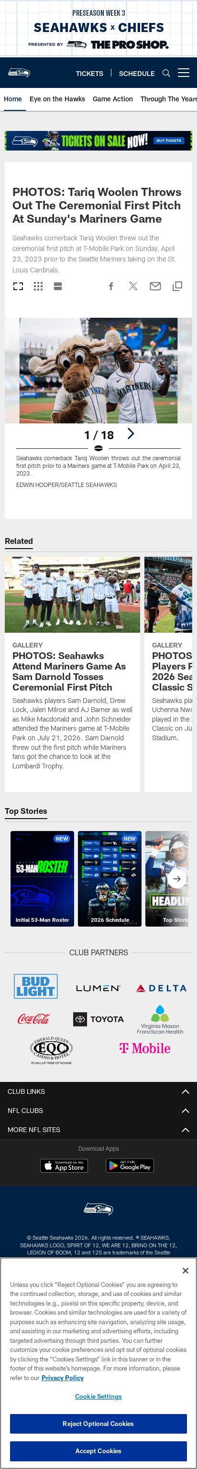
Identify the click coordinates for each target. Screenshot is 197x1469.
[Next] (130, 433)
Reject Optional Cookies (98, 1423)
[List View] (57, 287)
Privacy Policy (63, 1378)
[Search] (166, 72)
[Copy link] (177, 287)
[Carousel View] (18, 287)
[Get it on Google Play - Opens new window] (129, 1170)
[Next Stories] (176, 878)
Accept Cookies (99, 1451)
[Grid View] (38, 287)
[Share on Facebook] (111, 291)
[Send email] (155, 291)
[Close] (185, 1270)
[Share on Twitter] (133, 291)
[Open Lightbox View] (99, 409)
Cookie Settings (98, 1396)
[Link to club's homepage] (19, 68)
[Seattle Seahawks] (98, 1210)
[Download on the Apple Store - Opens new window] (64, 1167)
